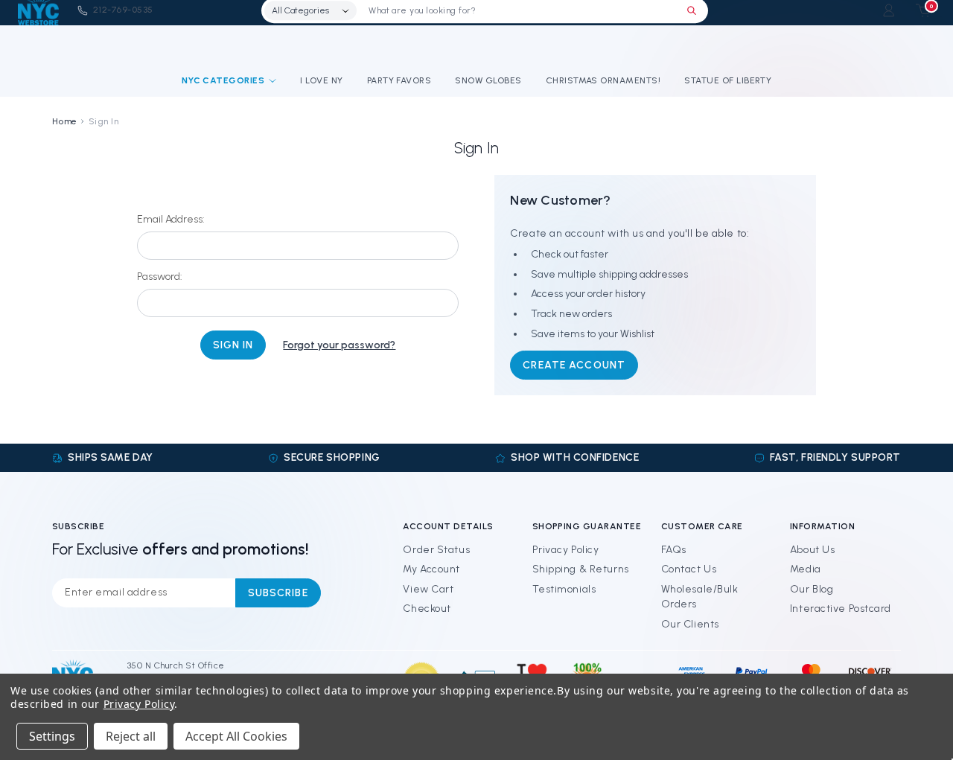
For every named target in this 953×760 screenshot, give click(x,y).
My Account (431, 569)
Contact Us (689, 569)
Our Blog (811, 589)
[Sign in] (888, 10)
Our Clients (690, 624)
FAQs (673, 549)
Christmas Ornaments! (603, 80)
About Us (812, 549)
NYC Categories (223, 80)
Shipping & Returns (580, 569)
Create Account (574, 365)
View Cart (428, 589)
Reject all (131, 736)
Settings (52, 736)
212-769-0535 (123, 9)
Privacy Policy (565, 549)
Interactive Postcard (840, 608)
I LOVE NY (321, 80)
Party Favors (399, 80)
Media (805, 569)
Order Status (436, 549)
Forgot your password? (339, 345)
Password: (159, 276)
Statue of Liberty (727, 80)
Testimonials (564, 589)
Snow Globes (488, 80)
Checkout (426, 608)
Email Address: (171, 219)
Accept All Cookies (236, 736)
